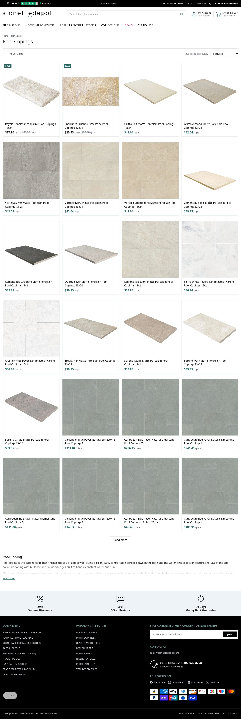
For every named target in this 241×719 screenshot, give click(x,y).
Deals (128, 25)
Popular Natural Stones (78, 25)
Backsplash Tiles (86, 632)
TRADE (188, 3)
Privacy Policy (11, 658)
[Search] (183, 14)
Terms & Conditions (208, 713)
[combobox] (126, 14)
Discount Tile (84, 648)
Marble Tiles (84, 653)
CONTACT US (200, 3)
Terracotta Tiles (86, 669)
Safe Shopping (11, 648)
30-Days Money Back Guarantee (22, 632)
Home (5, 35)
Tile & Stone (11, 25)
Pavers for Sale (85, 658)
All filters (16, 53)
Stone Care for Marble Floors (22, 642)
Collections (110, 25)
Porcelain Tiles (85, 663)
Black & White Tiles (88, 642)
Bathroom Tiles (86, 637)
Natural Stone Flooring (18, 637)
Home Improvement (40, 25)
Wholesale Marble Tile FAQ (19, 653)
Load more (120, 540)
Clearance (145, 25)
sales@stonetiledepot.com (164, 652)
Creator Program (14, 674)
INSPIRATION (169, 3)
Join (229, 634)
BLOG (180, 3)
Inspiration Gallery (15, 663)
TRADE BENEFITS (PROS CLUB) (19, 669)
